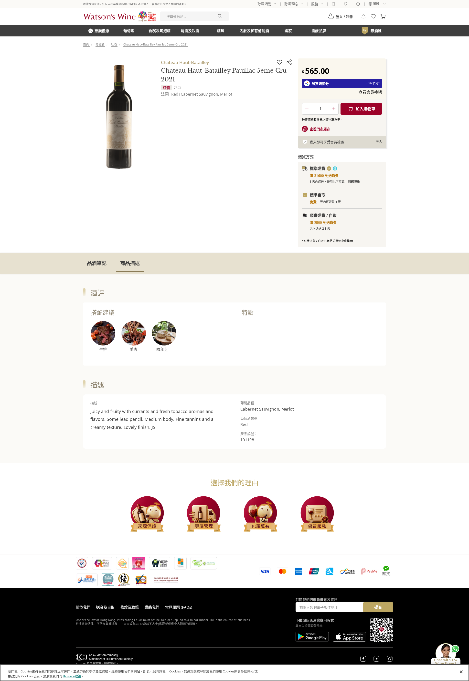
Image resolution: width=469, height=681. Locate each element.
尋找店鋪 (345, 4)
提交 (378, 607)
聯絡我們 (152, 607)
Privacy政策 (72, 676)
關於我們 (83, 607)
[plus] (333, 109)
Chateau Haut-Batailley (185, 62)
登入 (379, 142)
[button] (340, 16)
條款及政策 (129, 607)
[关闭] (461, 672)
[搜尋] (220, 16)
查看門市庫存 (320, 129)
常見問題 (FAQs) (178, 607)
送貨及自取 (105, 607)
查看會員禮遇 (370, 92)
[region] (234, 672)
